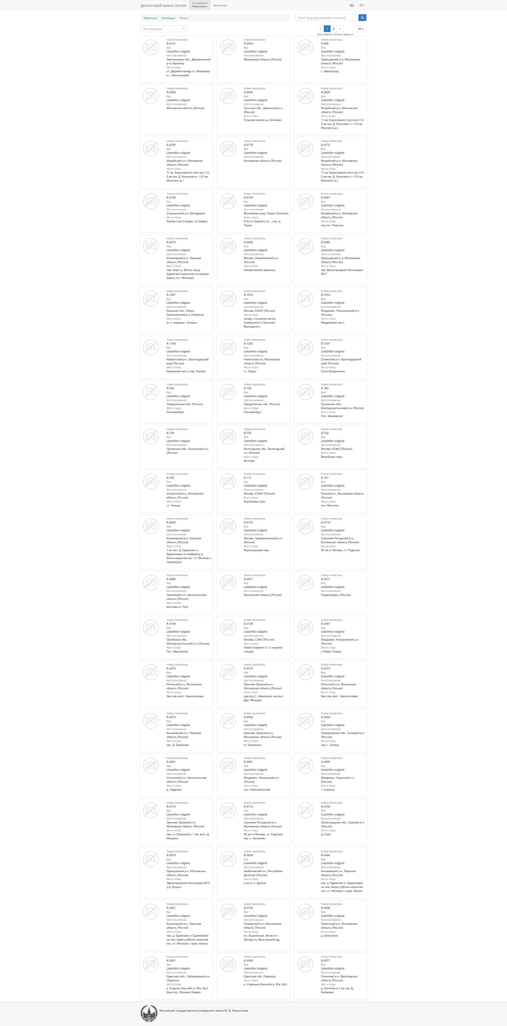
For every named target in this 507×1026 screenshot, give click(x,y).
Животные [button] (199, 6)
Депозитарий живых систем (163, 5)
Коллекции (220, 5)
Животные (150, 18)
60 (360, 29)
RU (352, 5)
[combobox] (164, 28)
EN (361, 5)
